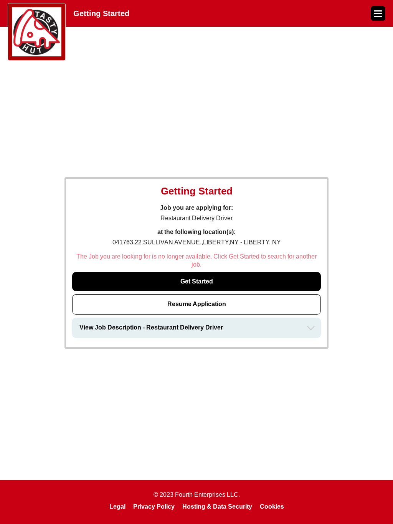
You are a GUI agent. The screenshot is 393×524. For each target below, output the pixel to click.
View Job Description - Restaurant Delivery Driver (151, 327)
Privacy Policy (154, 506)
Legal (117, 506)
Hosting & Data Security (217, 506)
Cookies (272, 506)
